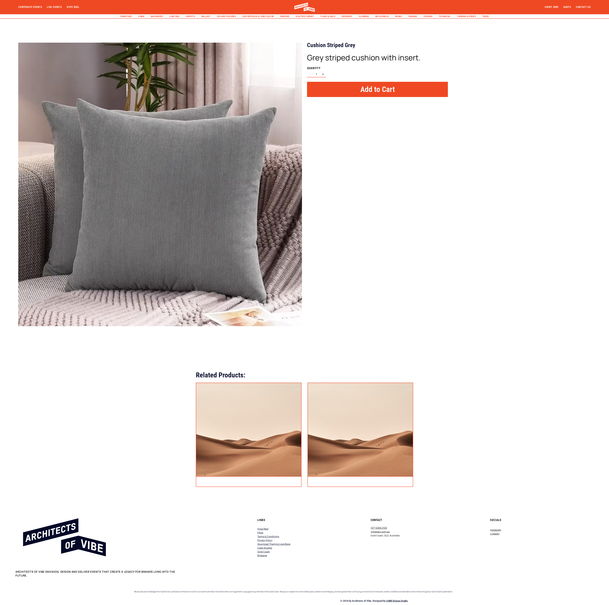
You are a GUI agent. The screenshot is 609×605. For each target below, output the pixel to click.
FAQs (260, 532)
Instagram (495, 530)
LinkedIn (494, 533)
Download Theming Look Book (273, 544)
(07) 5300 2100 (379, 528)
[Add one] (323, 74)
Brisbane (262, 555)
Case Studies (264, 548)
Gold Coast (263, 551)
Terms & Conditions (268, 536)
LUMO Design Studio (397, 600)
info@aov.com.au (380, 531)
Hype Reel (262, 529)
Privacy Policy (264, 540)
